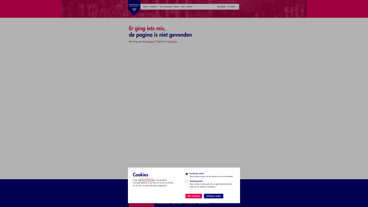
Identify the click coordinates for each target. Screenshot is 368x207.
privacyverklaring (146, 180)
